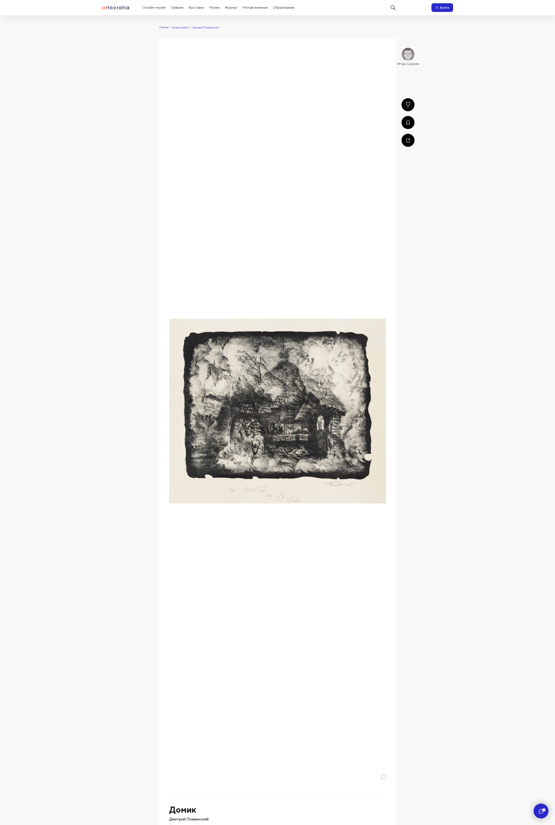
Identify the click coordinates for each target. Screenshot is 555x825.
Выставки (196, 7)
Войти (444, 7)
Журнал (231, 7)
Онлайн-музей (153, 7)
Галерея (177, 7)
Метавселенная (255, 7)
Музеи (214, 7)
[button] (277, 411)
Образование (283, 7)
